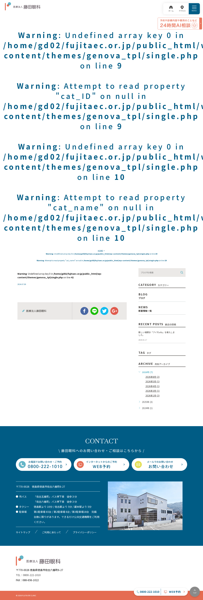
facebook (84, 311)
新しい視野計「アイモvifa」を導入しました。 (156, 333)
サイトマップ (23, 532)
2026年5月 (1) (152, 381)
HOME (100, 250)
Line (94, 311)
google (114, 311)
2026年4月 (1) (152, 386)
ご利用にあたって (51, 532)
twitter (104, 311)
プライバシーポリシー (85, 532)
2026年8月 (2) (152, 376)
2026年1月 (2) (152, 395)
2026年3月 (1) (152, 390)
